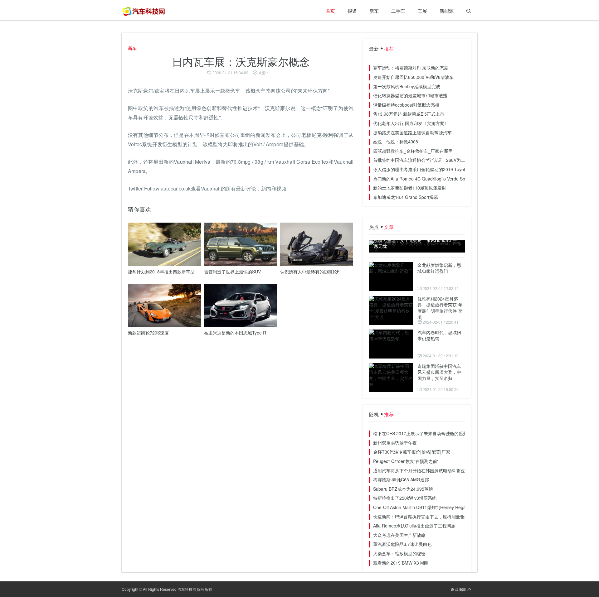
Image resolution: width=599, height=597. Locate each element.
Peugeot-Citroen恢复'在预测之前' (405, 461)
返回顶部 (458, 589)
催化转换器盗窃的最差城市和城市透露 (410, 95)
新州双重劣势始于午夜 (395, 443)
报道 (352, 10)
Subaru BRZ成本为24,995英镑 (403, 489)
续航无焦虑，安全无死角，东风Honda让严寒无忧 (415, 243)
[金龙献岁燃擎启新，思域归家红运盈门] (391, 276)
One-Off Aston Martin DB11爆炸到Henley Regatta (422, 507)
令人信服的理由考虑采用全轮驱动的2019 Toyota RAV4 (426, 169)
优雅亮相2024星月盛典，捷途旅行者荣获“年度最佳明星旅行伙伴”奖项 (440, 308)
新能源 (447, 10)
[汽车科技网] (143, 11)
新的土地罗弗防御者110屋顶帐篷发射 (409, 188)
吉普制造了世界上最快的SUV (232, 271)
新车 (374, 10)
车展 (422, 10)
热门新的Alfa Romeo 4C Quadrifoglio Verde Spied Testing (430, 179)
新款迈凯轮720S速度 (148, 333)
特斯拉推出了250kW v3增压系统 (404, 498)
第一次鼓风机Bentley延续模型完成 (406, 86)
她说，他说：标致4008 (395, 141)
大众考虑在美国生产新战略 (399, 535)
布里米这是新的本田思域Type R (235, 333)
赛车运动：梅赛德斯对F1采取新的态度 (410, 68)
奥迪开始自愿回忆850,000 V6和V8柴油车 (413, 77)
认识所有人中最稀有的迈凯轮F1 (311, 271)
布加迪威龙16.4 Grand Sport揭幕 (405, 197)
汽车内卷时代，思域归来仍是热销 (439, 335)
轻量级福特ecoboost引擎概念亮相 (406, 105)
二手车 (398, 10)
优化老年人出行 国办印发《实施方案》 (411, 123)
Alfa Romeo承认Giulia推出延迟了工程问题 (414, 525)
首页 (330, 10)
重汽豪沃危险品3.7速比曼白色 (402, 544)
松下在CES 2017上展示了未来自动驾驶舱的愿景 (420, 433)
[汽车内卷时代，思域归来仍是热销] (391, 344)
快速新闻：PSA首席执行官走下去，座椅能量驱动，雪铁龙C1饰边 (437, 516)
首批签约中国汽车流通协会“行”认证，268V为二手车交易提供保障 (436, 160)
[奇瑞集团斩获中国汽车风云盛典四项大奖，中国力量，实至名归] (391, 377)
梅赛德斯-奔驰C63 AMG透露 (401, 479)
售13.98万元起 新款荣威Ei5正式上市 (408, 114)
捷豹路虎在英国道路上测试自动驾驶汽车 (412, 132)
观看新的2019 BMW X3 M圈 (400, 563)
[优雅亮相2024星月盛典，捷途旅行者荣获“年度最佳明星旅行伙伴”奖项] (391, 310)
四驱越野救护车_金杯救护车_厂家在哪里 (412, 151)
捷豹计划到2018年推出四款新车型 (161, 271)
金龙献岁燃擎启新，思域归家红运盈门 (439, 268)
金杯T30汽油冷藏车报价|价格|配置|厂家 (411, 452)
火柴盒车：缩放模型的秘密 (399, 553)
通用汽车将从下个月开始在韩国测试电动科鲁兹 (419, 470)
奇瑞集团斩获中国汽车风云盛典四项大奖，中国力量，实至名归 (439, 372)
